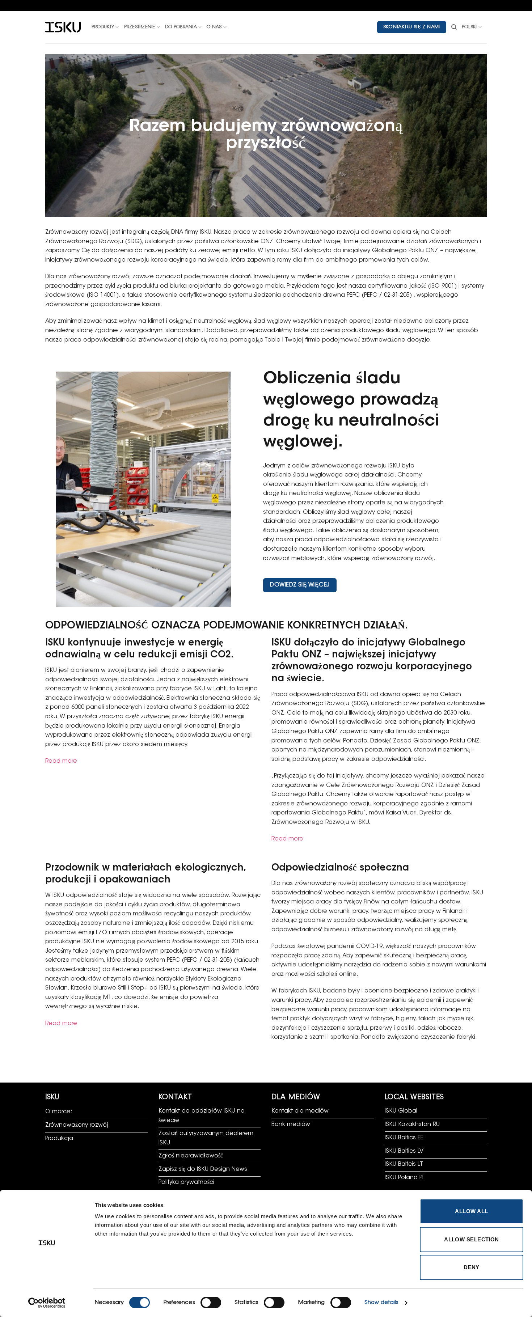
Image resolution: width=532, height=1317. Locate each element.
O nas (214, 27)
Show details (381, 1302)
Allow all (471, 1211)
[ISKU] (63, 27)
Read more (61, 761)
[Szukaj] (454, 27)
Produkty (103, 27)
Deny (472, 1267)
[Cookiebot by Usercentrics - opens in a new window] (47, 1302)
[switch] (210, 1302)
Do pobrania (181, 27)
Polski (469, 27)
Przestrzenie (139, 27)
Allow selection (471, 1239)
